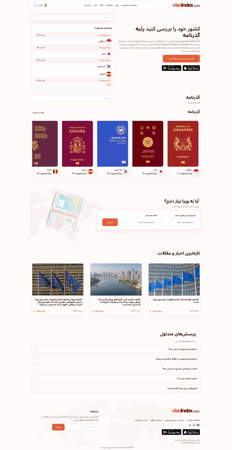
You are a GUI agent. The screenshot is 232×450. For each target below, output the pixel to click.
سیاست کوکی (156, 420)
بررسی (110, 222)
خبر (95, 5)
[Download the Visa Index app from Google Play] (171, 68)
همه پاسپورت (38, 112)
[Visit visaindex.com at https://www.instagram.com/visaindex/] (193, 425)
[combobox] (177, 222)
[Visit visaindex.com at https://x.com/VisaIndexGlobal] (190, 425)
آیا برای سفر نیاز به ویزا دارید (181, 58)
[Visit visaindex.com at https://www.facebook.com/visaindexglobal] (198, 425)
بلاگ (101, 5)
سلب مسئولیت (140, 420)
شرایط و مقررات (193, 420)
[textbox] (177, 222)
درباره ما (87, 5)
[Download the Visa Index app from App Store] (191, 68)
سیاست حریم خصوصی (174, 420)
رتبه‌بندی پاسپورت (129, 5)
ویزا (116, 5)
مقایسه (109, 5)
